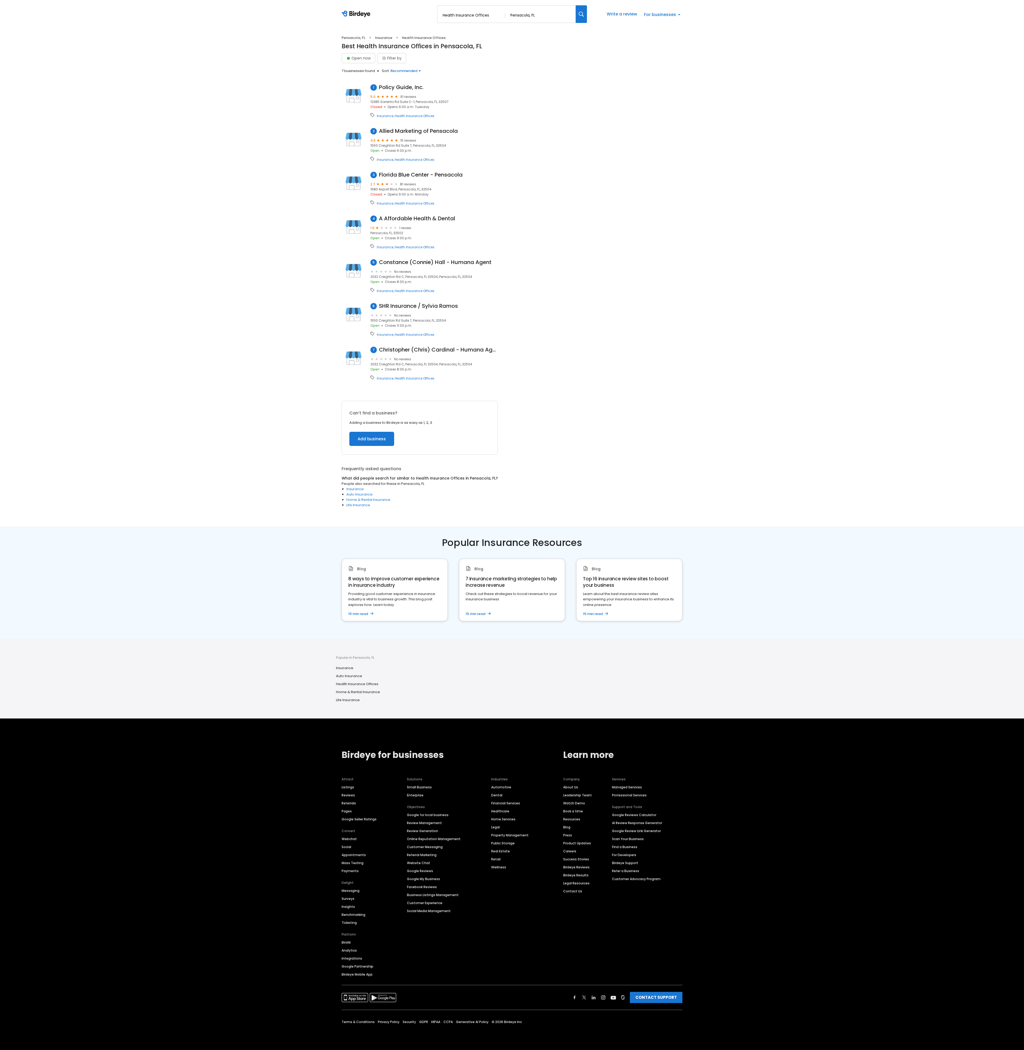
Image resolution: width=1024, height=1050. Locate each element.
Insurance (383, 37)
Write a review (622, 14)
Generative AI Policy (472, 1022)
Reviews (348, 795)
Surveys (348, 898)
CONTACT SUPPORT (656, 997)
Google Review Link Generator (636, 831)
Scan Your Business (628, 839)
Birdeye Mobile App (357, 974)
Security (409, 1022)
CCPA (448, 1022)
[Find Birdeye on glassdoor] (623, 997)
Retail (496, 859)
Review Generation (422, 831)
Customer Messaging (425, 847)
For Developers (624, 855)
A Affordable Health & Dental (417, 218)
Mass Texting (352, 863)
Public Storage (503, 843)
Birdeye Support (625, 863)
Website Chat (418, 863)
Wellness (498, 867)
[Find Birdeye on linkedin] (593, 997)
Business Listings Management (433, 895)
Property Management (510, 835)
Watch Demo (574, 803)
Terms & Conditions (358, 1022)
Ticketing (349, 922)
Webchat (349, 839)
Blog (566, 827)
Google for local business (428, 815)
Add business (372, 439)
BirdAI (346, 942)
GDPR (423, 1022)
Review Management (424, 823)
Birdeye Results (576, 875)
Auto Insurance (359, 494)
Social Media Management (429, 911)
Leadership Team (577, 795)
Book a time (573, 811)
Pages (347, 811)
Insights (348, 906)
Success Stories (576, 859)
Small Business (419, 787)
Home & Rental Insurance (368, 499)
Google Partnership (357, 966)
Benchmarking (353, 914)
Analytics (349, 950)
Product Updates (577, 843)
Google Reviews (420, 871)
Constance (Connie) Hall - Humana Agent (435, 262)
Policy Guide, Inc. (401, 87)
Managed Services (627, 787)
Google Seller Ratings (359, 819)
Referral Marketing (422, 855)
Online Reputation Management (434, 839)
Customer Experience (424, 903)
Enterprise (415, 795)
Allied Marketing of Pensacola (418, 131)
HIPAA (435, 1022)
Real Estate (500, 851)
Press (567, 835)
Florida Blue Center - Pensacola (421, 174)
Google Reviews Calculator (634, 815)
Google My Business (423, 879)
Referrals (349, 803)
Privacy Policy (388, 1022)
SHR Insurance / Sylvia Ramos (418, 306)
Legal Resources (576, 883)
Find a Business (624, 847)
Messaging (350, 890)
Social (346, 847)
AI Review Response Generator (637, 823)
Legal (495, 827)
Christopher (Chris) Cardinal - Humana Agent (438, 349)
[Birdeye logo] (357, 14)
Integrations (352, 958)
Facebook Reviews (422, 887)
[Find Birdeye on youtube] (613, 997)
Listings (348, 787)
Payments (350, 871)
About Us (570, 787)
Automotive (501, 787)
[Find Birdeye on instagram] (603, 997)
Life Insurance (358, 505)
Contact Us (572, 891)
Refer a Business (625, 871)
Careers (569, 851)
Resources (571, 819)
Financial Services (505, 803)
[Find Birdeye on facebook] (575, 997)
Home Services (503, 819)
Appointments (354, 855)
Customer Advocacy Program (636, 879)
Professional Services (629, 795)
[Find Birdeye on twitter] (584, 997)
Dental (496, 795)
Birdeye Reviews (576, 867)
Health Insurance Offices (414, 116)
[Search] (581, 14)
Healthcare (500, 811)
